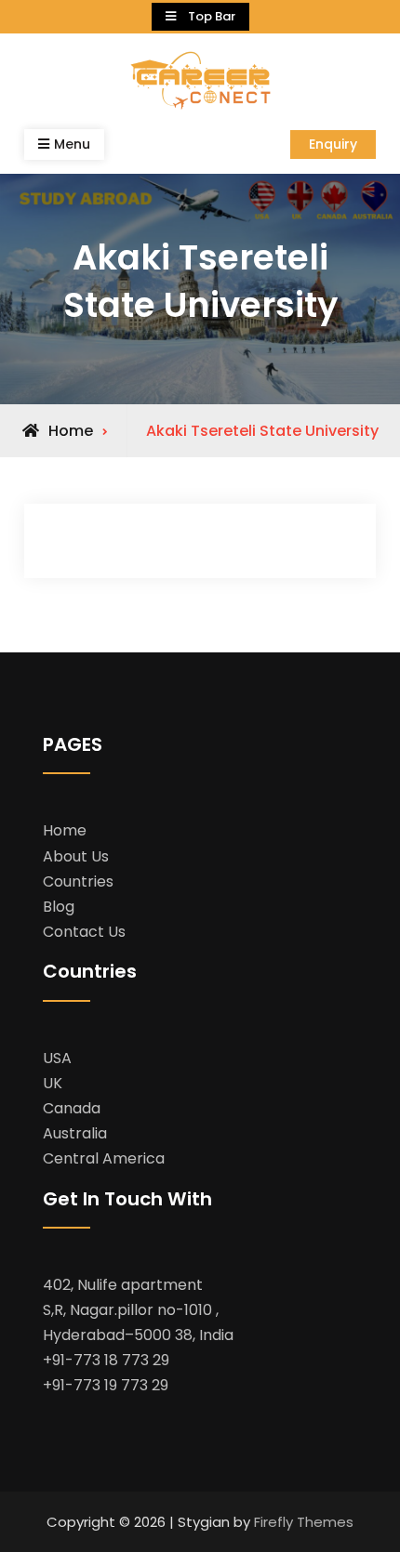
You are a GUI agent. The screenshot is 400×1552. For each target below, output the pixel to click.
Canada (71, 1108)
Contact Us (84, 931)
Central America (104, 1158)
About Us (76, 856)
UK (52, 1083)
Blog (58, 906)
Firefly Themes (303, 1522)
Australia (75, 1133)
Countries (78, 881)
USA (57, 1058)
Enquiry (333, 144)
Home (65, 830)
